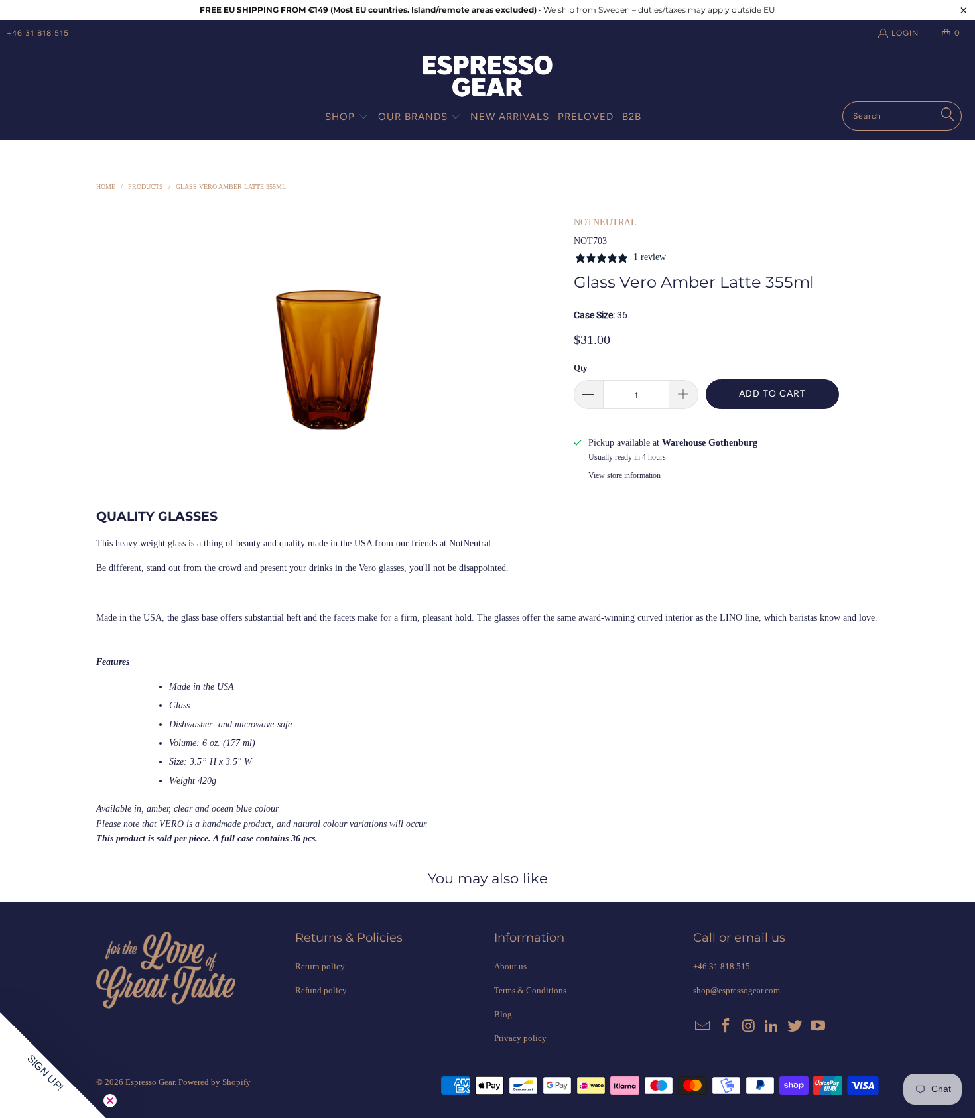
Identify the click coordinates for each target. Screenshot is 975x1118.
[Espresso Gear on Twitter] (795, 1026)
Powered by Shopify (214, 1082)
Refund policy (321, 990)
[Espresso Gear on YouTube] (818, 1026)
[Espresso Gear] (487, 77)
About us (510, 966)
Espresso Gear (149, 1082)
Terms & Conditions (530, 990)
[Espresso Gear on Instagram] (749, 1026)
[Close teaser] (110, 1100)
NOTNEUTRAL (605, 222)
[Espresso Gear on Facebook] (726, 1026)
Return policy (320, 966)
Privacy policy (520, 1038)
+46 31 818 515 (38, 33)
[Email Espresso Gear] (703, 1026)
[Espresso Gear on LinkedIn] (772, 1026)
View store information (624, 475)
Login (905, 33)
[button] (347, 117)
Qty (581, 368)
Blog (503, 1014)
